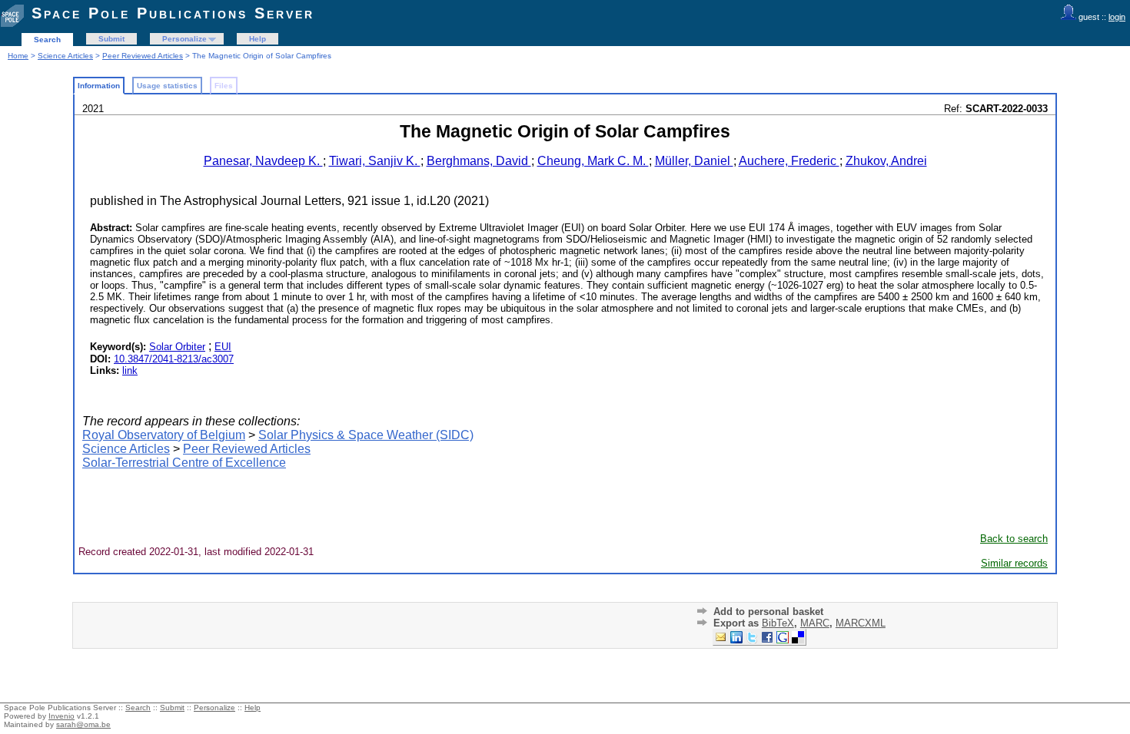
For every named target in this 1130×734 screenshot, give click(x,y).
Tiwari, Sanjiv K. (374, 160)
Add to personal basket (768, 611)
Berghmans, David (479, 160)
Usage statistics (167, 85)
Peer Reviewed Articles (142, 55)
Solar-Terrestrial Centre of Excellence (184, 462)
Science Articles (65, 55)
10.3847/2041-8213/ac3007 (174, 359)
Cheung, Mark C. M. (593, 160)
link (130, 370)
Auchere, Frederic (789, 160)
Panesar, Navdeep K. (263, 160)
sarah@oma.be (83, 724)
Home (18, 55)
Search (47, 39)
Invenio (61, 716)
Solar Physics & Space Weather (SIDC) (366, 434)
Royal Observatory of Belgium (163, 434)
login (1116, 16)
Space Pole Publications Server (173, 13)
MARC (814, 623)
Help (257, 39)
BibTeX (778, 623)
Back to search (1014, 538)
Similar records (1014, 563)
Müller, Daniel (694, 160)
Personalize (184, 39)
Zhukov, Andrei (886, 160)
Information (99, 85)
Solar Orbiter (177, 346)
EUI (222, 346)
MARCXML (861, 623)
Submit (111, 39)
